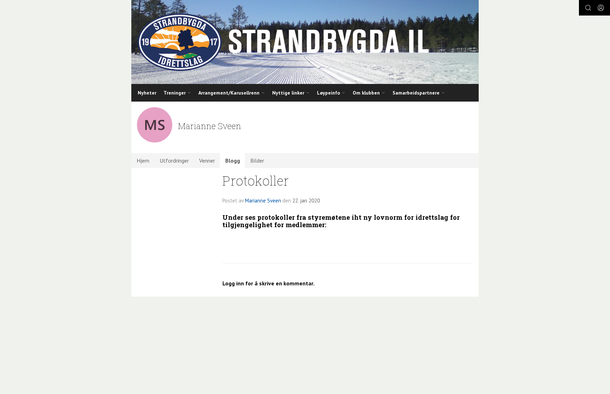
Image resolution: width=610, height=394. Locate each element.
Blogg (232, 160)
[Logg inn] (600, 7)
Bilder (257, 160)
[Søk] (588, 7)
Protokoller (255, 180)
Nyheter (147, 93)
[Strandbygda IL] (305, 42)
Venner (207, 160)
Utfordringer (174, 160)
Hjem (143, 160)
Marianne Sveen (263, 200)
